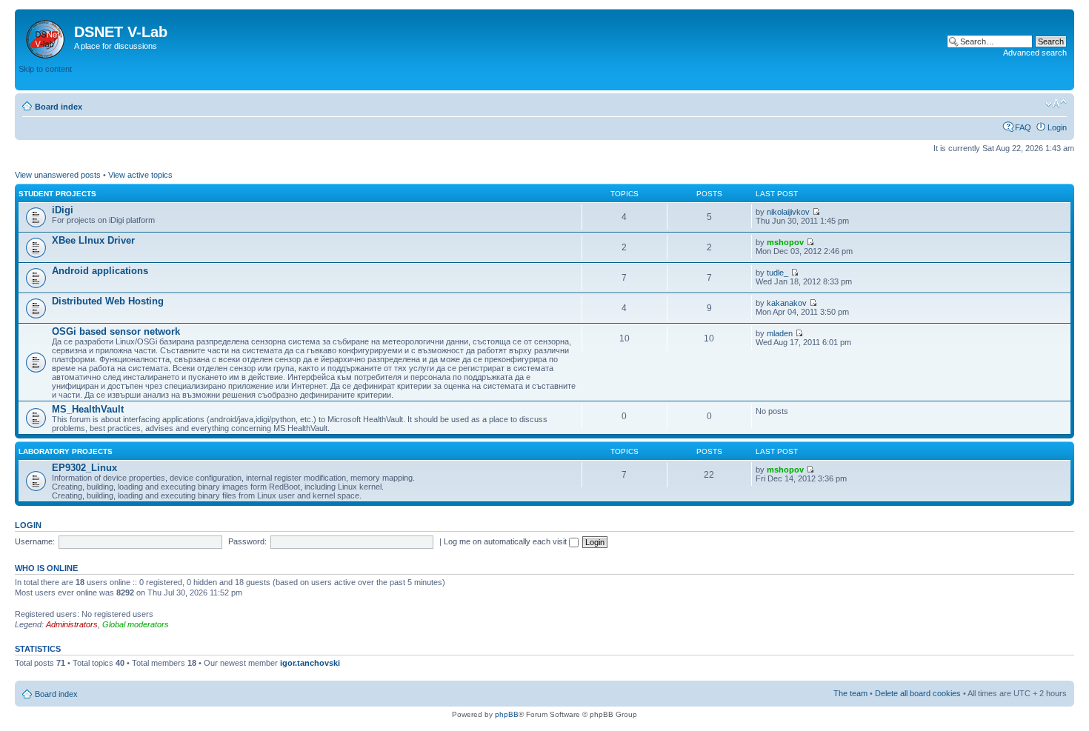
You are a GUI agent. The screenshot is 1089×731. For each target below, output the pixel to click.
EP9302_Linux (84, 467)
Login (1057, 127)
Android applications (100, 270)
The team (850, 693)
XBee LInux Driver (93, 240)
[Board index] (46, 36)
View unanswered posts (58, 174)
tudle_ (777, 272)
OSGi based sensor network (116, 331)
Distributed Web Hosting (108, 301)
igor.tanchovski (310, 662)
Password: (247, 541)
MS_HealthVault (88, 409)
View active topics (140, 174)
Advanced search (1035, 52)
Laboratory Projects (66, 451)
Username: (35, 541)
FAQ (1023, 127)
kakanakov (787, 302)
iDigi (62, 210)
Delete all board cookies (918, 693)
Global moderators (135, 624)
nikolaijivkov (788, 211)
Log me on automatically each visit (506, 541)
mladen (780, 333)
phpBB (507, 714)
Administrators (72, 624)
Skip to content (45, 68)
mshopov (785, 242)
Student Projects (57, 194)
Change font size (1056, 103)
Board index (58, 106)
